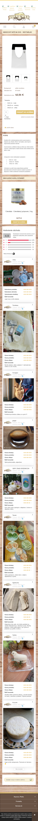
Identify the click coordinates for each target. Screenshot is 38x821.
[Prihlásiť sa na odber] (31, 780)
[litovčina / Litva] (33, 8)
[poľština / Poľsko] (4, 8)
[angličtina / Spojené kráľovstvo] (12, 8)
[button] (5, 27)
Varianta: (7, 100)
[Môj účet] (23, 27)
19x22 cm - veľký (12, 107)
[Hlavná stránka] (19, 16)
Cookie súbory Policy (16, 815)
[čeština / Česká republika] (20, 8)
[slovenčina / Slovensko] (27, 8)
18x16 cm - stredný (13, 105)
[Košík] (33, 27)
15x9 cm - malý (11, 103)
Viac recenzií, (19, 769)
